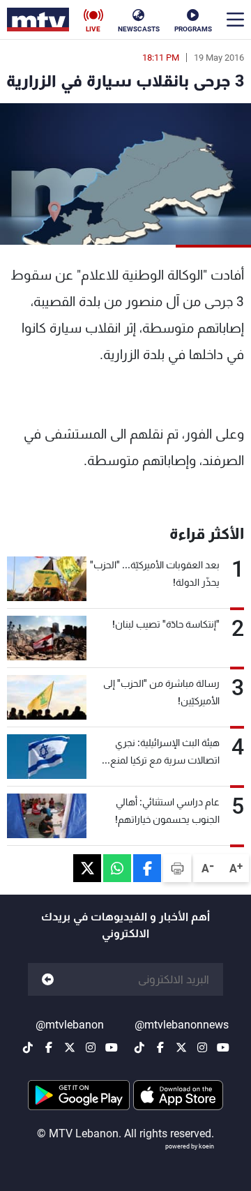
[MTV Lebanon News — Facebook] (160, 1047)
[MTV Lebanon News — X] (181, 1047)
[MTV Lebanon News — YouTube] (223, 1047)
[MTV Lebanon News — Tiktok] (139, 1047)
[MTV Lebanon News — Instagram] (202, 1047)
